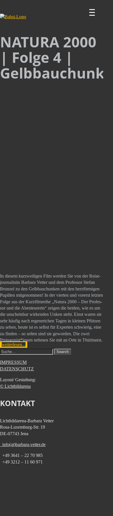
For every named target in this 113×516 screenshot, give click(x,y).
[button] (62, 352)
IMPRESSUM (13, 362)
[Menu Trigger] (92, 12)
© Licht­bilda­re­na (15, 386)
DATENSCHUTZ (17, 368)
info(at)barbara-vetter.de (23, 444)
